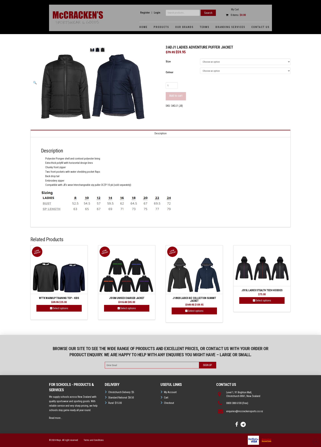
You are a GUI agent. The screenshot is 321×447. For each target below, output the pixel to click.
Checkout (169, 402)
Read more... (55, 417)
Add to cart (175, 95)
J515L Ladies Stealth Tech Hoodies (261, 290)
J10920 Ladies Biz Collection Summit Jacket (194, 299)
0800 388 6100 (234, 403)
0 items (238, 15)
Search (208, 13)
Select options (60, 308)
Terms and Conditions (94, 440)
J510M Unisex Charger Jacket (126, 298)
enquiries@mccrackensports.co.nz (244, 411)
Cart (166, 397)
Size (168, 61)
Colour (169, 72)
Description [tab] (161, 133)
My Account (170, 392)
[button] (34, 82)
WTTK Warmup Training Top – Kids (59, 298)
